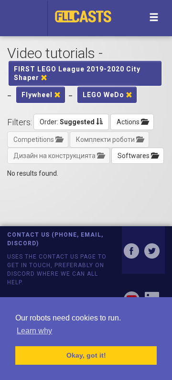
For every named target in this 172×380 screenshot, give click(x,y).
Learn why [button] (34, 331)
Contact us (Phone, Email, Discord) (55, 238)
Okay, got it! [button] (86, 355)
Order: (67, 122)
